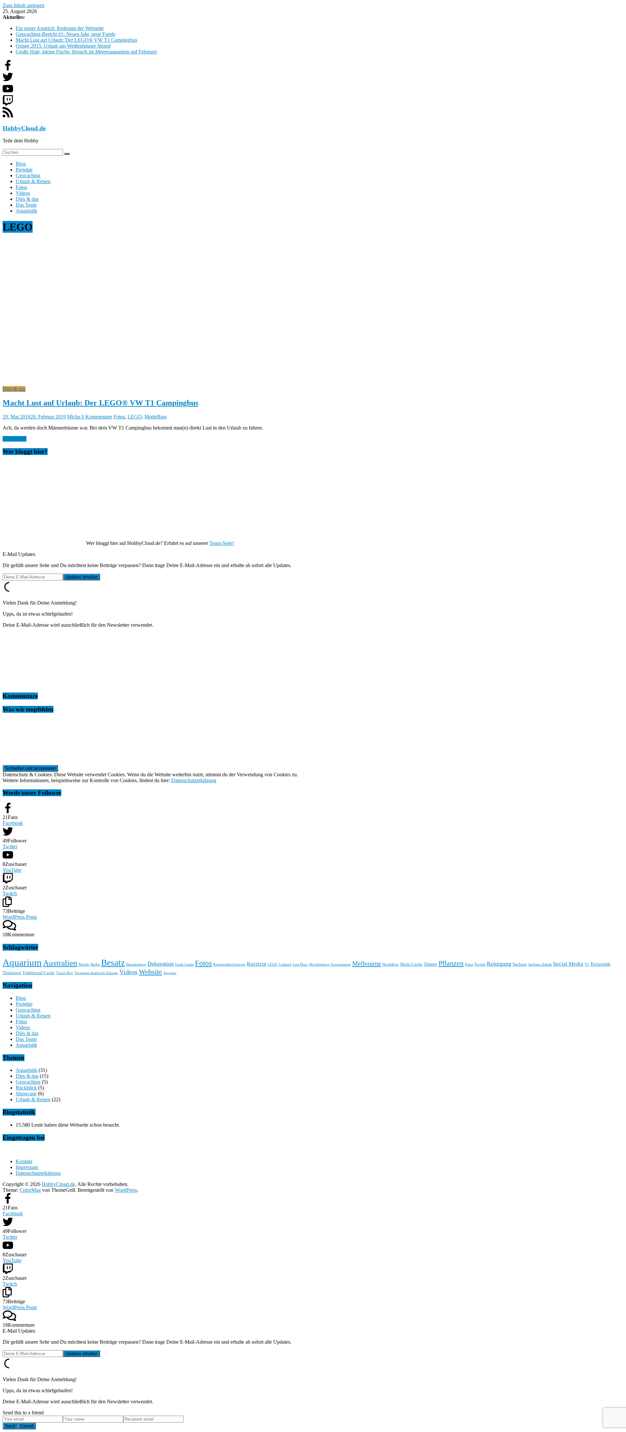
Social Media (568, 964)
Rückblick (26, 1087)
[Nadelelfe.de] (51, 756)
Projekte (24, 169)
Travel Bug (64, 973)
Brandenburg (136, 964)
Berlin (95, 964)
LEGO (134, 416)
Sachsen (520, 964)
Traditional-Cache (38, 972)
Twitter (10, 846)
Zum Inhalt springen (23, 5)
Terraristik (600, 964)
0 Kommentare (97, 416)
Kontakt (24, 1161)
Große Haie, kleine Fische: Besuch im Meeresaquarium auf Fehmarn (86, 51)
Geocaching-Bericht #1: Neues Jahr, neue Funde (65, 34)
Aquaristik (26, 210)
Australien (60, 962)
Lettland (285, 964)
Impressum (27, 1167)
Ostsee (430, 964)
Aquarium (22, 962)
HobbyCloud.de (24, 128)
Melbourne (366, 963)
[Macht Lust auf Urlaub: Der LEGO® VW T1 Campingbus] (133, 383)
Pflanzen (451, 963)
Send (10, 1426)
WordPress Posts (20, 917)
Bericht (84, 964)
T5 (587, 964)
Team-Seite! (221, 543)
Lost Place (300, 964)
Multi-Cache (411, 964)
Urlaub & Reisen (33, 181)
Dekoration (160, 963)
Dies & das (27, 199)
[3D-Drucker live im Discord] (51, 683)
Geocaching (28, 175)
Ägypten (169, 973)
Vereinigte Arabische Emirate (96, 973)
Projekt (480, 964)
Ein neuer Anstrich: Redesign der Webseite (60, 28)
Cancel (26, 1426)
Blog (21, 164)
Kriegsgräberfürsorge (229, 964)
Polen (469, 964)
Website (150, 972)
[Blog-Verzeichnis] (16, 1150)
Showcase (26, 1093)
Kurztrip (256, 964)
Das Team (26, 205)
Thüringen (12, 972)
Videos (23, 193)
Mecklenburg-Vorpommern (330, 964)
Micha (74, 416)
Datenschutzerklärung (193, 780)
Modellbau (155, 416)
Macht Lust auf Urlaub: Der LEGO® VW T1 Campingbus (76, 40)
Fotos (21, 187)
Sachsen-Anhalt (540, 964)
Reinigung (499, 963)
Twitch (10, 893)
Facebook (13, 823)
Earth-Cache (184, 964)
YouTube (12, 870)
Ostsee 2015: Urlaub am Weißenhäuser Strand (63, 46)
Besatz (113, 963)
